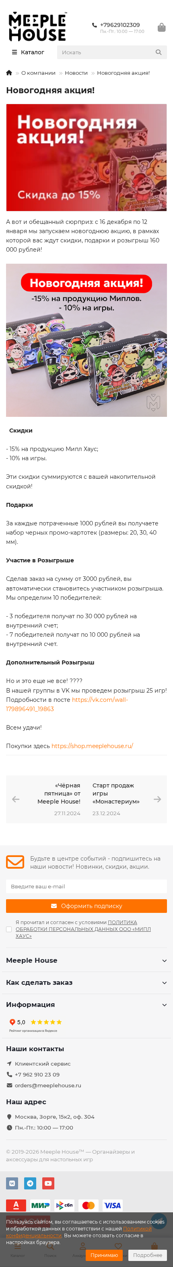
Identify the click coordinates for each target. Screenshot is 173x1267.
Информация (30, 1004)
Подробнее (147, 1255)
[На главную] (9, 73)
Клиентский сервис (43, 1063)
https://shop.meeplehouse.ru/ (92, 746)
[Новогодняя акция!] (86, 157)
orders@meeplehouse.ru (48, 1085)
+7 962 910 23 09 (37, 1074)
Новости (76, 73)
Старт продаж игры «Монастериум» (116, 793)
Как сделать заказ (39, 982)
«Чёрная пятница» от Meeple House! (58, 793)
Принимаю (104, 1255)
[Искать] (158, 52)
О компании (38, 73)
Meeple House (32, 960)
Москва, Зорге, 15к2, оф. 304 (55, 1116)
